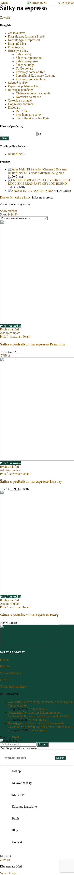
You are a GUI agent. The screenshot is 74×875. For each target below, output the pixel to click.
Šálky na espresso (27, 61)
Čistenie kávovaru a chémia (33, 93)
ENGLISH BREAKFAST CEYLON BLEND (37, 183)
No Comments (37, 709)
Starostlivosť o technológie (32, 118)
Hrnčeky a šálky (18, 50)
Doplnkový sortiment (21, 104)
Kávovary (14, 107)
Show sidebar (8, 211)
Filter (4, 138)
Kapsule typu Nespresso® (24, 40)
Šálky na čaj (23, 54)
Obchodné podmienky (14, 686)
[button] (10, 325)
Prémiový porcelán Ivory (31, 79)
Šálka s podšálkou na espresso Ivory (29, 615)
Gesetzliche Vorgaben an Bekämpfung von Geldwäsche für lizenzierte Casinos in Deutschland (39, 714)
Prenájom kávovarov (29, 114)
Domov (5, 197)
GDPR (4, 679)
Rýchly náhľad (9, 329)
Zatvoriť (5, 17)
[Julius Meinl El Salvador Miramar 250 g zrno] (37, 169)
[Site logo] (37, 2)
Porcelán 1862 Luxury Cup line (35, 75)
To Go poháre (24, 68)
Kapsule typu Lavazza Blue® (26, 36)
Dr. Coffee (22, 111)
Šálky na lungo (25, 65)
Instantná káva (17, 43)
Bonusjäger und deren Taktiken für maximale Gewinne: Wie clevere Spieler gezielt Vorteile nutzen (40, 725)
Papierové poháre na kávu (24, 86)
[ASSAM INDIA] (20, 190)
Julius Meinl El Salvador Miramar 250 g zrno (36, 173)
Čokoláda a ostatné (20, 100)
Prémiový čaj (16, 47)
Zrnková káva (16, 33)
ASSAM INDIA (43, 190)
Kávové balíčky (18, 82)
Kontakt (5, 666)
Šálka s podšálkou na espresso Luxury (31, 481)
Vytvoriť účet (8, 873)
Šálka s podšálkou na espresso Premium (32, 344)
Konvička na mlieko (28, 97)
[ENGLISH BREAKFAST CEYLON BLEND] (39, 180)
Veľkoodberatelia (11, 673)
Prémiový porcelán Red (30, 72)
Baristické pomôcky (20, 89)
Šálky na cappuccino (29, 57)
